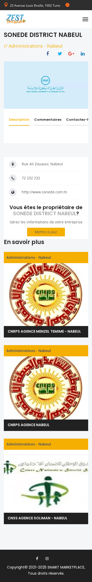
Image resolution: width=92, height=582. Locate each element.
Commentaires (47, 119)
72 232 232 (31, 177)
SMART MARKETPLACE (66, 567)
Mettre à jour (46, 231)
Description (19, 119)
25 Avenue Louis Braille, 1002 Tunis (35, 5)
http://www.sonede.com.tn (44, 192)
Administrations (26, 46)
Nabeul (55, 46)
